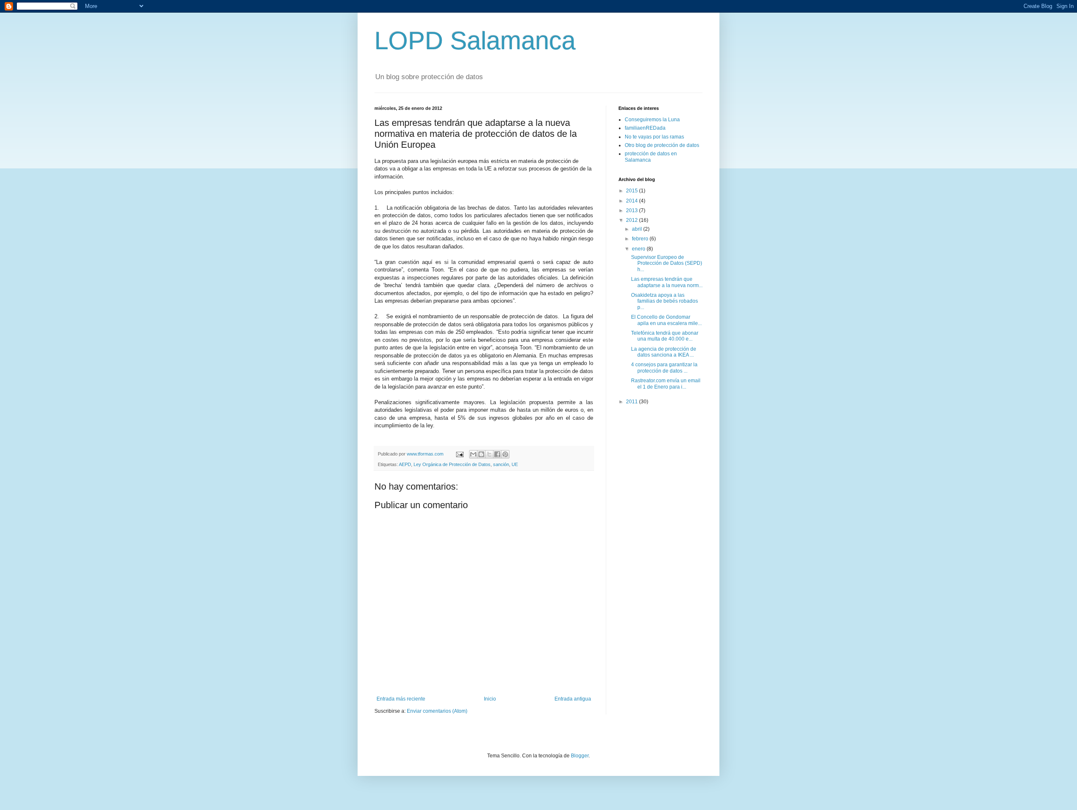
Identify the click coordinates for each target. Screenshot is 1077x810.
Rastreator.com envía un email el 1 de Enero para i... (665, 383)
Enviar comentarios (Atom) (437, 711)
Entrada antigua (572, 699)
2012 (632, 220)
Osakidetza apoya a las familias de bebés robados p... (664, 301)
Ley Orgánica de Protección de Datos (452, 464)
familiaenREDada (645, 128)
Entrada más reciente (401, 699)
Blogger (580, 756)
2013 (632, 210)
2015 (632, 191)
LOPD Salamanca (475, 41)
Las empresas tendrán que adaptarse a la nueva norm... (667, 282)
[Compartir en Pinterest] (505, 454)
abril (637, 229)
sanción (501, 464)
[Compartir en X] (489, 454)
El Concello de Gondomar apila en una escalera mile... (666, 320)
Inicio (490, 699)
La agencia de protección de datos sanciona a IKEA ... (663, 352)
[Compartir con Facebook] (497, 454)
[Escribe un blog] (481, 454)
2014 (632, 201)
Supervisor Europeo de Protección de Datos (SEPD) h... (666, 263)
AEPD (405, 464)
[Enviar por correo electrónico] (473, 454)
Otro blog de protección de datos (662, 145)
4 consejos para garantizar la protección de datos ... (664, 367)
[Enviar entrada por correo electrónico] (459, 453)
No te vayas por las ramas (654, 137)
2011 (632, 402)
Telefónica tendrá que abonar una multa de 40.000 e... (664, 336)
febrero (641, 239)
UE (515, 464)
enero (639, 249)
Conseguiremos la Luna (652, 120)
